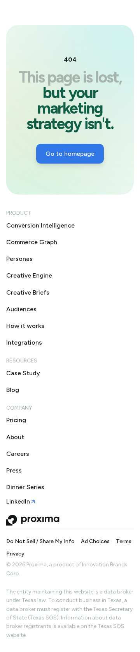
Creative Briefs (27, 292)
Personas (19, 258)
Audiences (21, 309)
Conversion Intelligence (40, 225)
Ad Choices (95, 541)
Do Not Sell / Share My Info (40, 541)
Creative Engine (29, 275)
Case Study (23, 373)
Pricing (16, 420)
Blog (12, 389)
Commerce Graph (31, 242)
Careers (17, 453)
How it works (25, 325)
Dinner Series (25, 487)
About (15, 437)
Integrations (24, 342)
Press (14, 470)
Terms (123, 541)
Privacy (15, 554)
